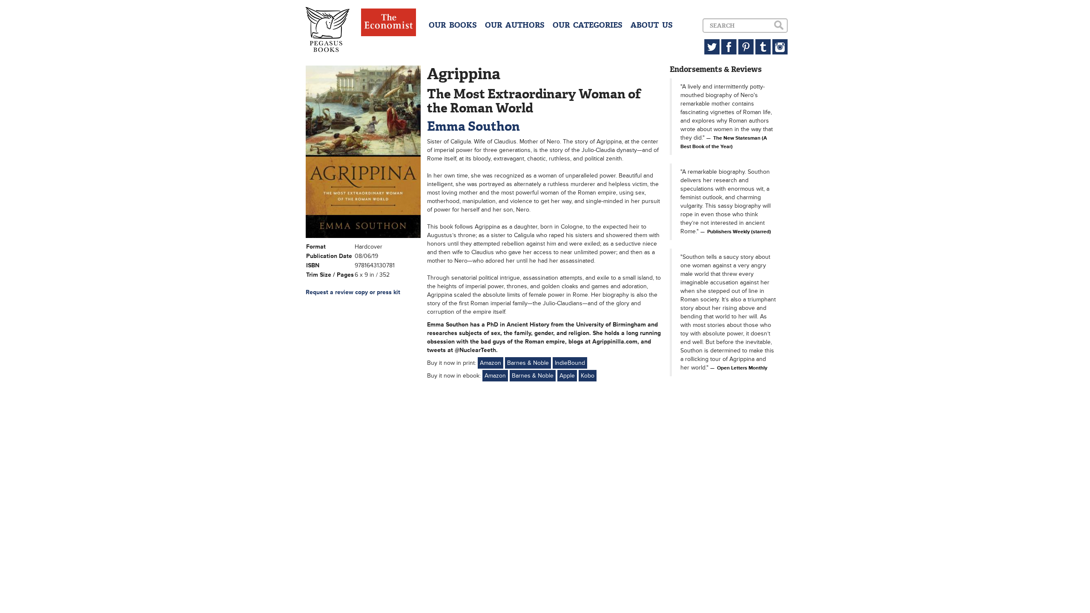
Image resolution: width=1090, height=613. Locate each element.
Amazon (490, 363)
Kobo (587, 375)
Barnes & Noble (528, 363)
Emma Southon (473, 126)
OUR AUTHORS (515, 25)
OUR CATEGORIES (587, 25)
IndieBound (570, 363)
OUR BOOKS (453, 25)
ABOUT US (652, 25)
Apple (567, 375)
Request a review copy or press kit (353, 292)
